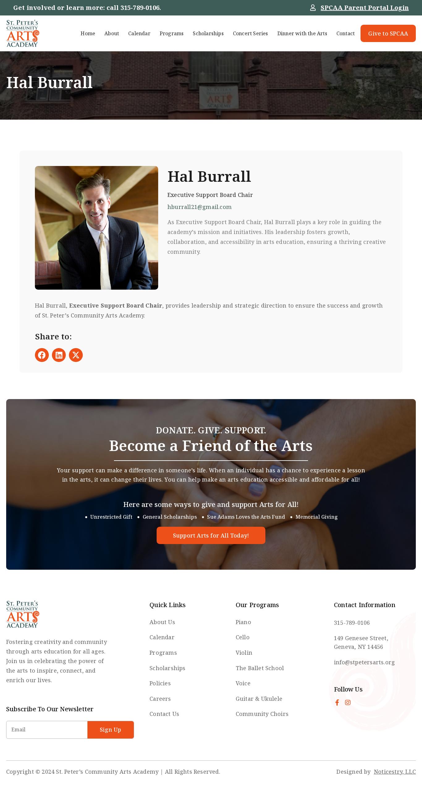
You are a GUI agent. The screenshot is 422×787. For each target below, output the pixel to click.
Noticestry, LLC (395, 771)
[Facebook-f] (337, 703)
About (111, 33)
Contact (345, 33)
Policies (160, 683)
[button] (42, 355)
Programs (172, 33)
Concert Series (250, 33)
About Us (162, 622)
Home (88, 33)
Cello (243, 637)
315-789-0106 (139, 7)
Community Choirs (262, 713)
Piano (243, 622)
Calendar (139, 33)
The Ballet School (260, 668)
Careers (160, 698)
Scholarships (208, 33)
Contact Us (164, 713)
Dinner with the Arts (302, 33)
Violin (244, 652)
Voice (243, 683)
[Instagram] (348, 703)
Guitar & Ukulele (259, 698)
